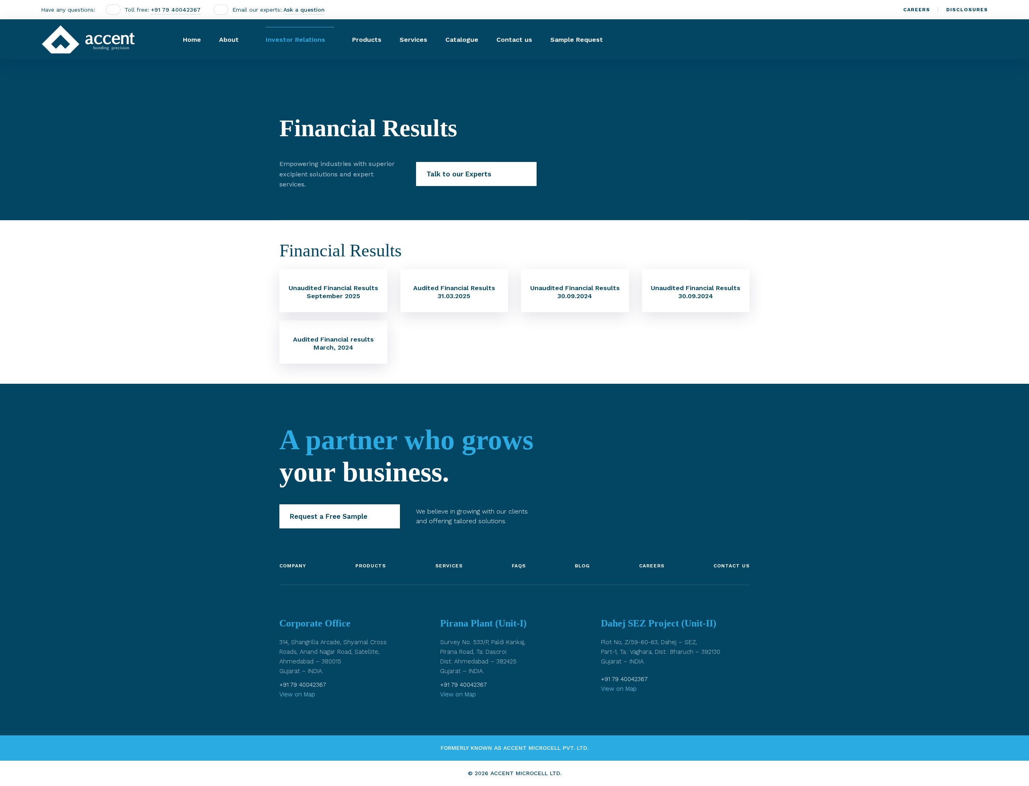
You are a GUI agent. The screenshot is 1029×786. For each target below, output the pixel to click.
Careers (916, 9)
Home (192, 39)
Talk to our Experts (458, 174)
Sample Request (576, 39)
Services (413, 39)
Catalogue (461, 39)
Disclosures (967, 9)
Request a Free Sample (328, 516)
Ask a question (304, 9)
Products (366, 39)
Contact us (514, 39)
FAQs (519, 566)
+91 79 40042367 (176, 9)
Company (292, 566)
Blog (582, 566)
